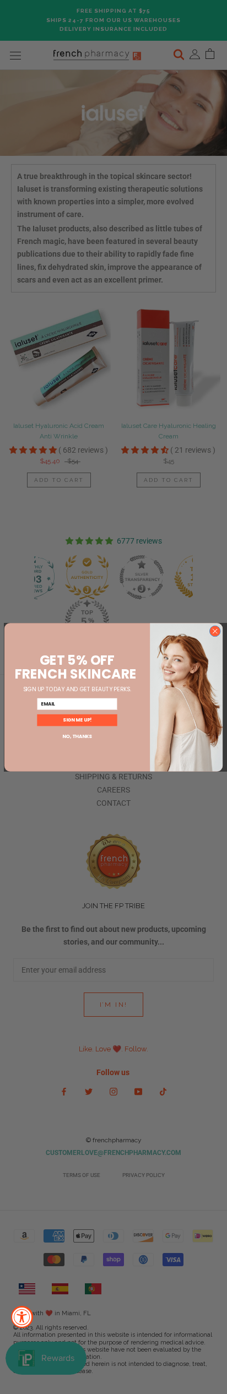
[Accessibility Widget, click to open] (22, 1317)
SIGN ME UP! (77, 720)
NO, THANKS (77, 736)
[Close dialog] (214, 631)
